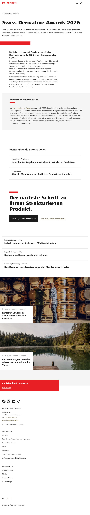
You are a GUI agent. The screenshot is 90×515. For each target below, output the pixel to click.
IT (11, 498)
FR (7, 498)
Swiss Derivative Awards (22, 108)
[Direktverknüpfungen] (77, 3)
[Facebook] (3, 401)
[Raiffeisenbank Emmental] (9, 3)
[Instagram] (8, 401)
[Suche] (81, 3)
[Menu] (86, 3)
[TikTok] (18, 401)
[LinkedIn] (13, 401)
